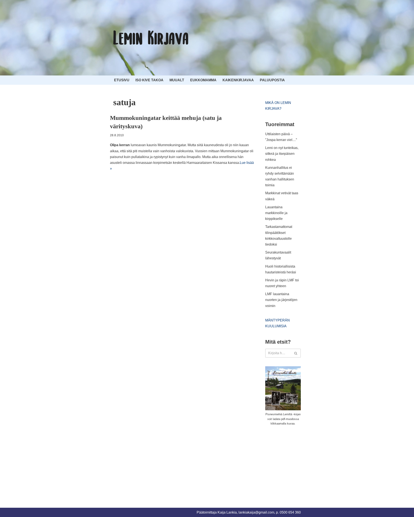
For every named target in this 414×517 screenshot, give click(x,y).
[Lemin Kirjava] (151, 38)
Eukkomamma (203, 80)
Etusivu (121, 80)
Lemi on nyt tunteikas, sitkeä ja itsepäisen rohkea (281, 153)
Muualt (176, 80)
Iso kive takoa (149, 80)
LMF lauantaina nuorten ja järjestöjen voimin (281, 299)
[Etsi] (296, 353)
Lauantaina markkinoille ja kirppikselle (276, 213)
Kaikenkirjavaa (238, 80)
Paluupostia (272, 80)
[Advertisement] (297, 462)
